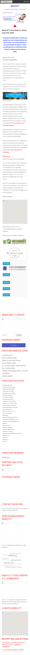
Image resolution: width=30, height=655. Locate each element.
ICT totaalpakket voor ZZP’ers (14, 366)
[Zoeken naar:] (9, 335)
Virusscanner (7, 376)
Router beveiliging (9, 358)
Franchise (6, 457)
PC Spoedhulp (7, 355)
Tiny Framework (12, 649)
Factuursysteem (8, 368)
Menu (27, 1)
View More (6, 263)
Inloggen (21, 649)
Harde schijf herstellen (11, 360)
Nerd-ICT (15, 6)
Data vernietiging (9, 363)
